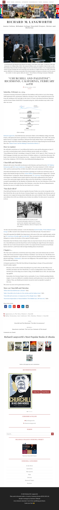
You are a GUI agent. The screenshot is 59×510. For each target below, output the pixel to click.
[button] (27, 411)
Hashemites (18, 258)
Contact (51, 2)
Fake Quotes (29, 471)
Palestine (33, 316)
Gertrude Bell (25, 236)
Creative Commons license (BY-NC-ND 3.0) (37, 496)
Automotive (25, 2)
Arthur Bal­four (29, 173)
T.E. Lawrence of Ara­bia (12, 236)
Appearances (9, 314)
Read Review (45, 392)
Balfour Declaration (10, 316)
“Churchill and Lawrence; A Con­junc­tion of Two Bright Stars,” (20, 296)
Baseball (45, 2)
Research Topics (29, 480)
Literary (29, 477)
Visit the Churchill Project (29, 456)
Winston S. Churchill (27, 314)
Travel (40, 2)
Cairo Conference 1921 (23, 316)
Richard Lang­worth (9, 135)
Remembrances (33, 2)
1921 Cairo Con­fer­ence (19, 167)
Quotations (30, 468)
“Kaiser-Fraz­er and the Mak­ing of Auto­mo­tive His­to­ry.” (24, 143)
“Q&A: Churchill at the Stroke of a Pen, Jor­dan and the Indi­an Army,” (22, 293)
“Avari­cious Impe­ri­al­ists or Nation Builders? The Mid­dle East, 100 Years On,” (24, 298)
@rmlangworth (30, 420)
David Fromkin (38, 229)
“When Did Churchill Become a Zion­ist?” (15, 290)
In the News (17, 314)
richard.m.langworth (30, 423)
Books (12, 2)
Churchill (18, 2)
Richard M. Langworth (4, 2)
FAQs (29, 474)
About (8, 2)
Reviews (29, 483)
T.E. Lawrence (36, 175)
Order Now (36, 392)
